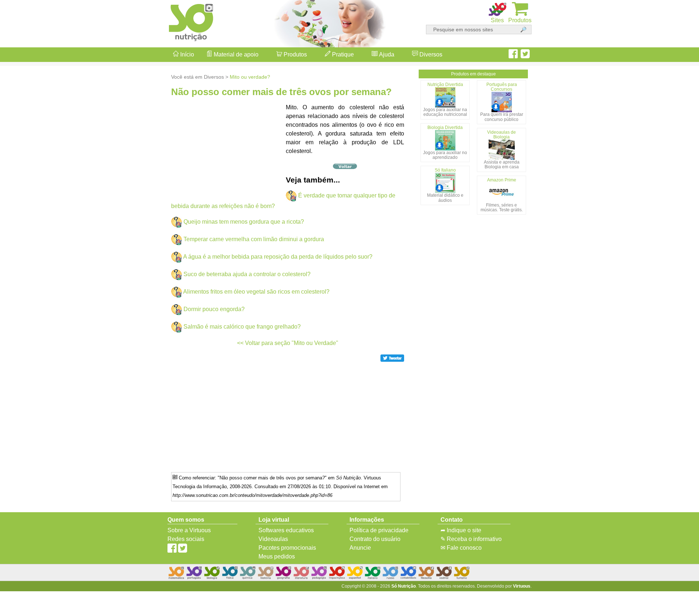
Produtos (294, 54)
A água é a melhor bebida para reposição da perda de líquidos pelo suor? (277, 257)
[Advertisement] (670, 300)
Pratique (342, 54)
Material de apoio (235, 54)
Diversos (430, 54)
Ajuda (386, 54)
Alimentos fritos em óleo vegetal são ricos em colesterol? (256, 292)
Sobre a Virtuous (189, 530)
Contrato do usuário (375, 539)
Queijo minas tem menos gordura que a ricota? (243, 222)
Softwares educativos (286, 530)
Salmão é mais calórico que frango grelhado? (242, 326)
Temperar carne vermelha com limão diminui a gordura (253, 239)
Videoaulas (273, 539)
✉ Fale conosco (461, 548)
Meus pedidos (276, 556)
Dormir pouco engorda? (214, 309)
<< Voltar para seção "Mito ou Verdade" (287, 343)
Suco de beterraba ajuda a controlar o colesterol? (247, 274)
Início (186, 54)
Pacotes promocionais (287, 548)
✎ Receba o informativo (471, 539)
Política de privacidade (379, 530)
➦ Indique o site (461, 530)
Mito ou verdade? (250, 77)
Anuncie (360, 548)
